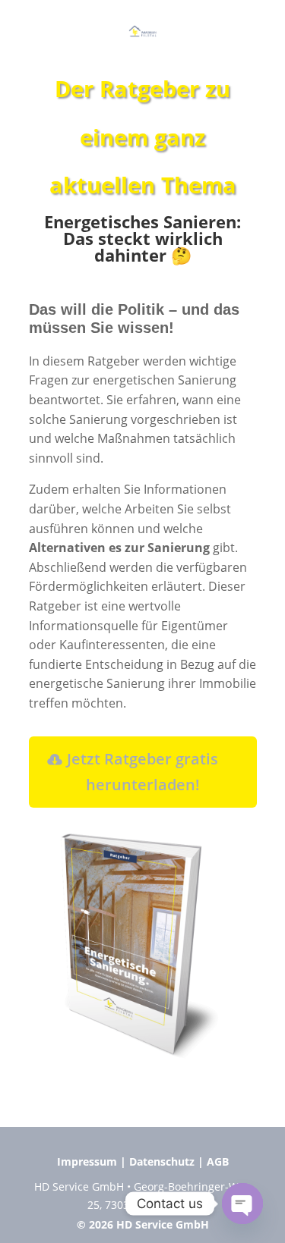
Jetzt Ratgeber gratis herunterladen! (142, 772)
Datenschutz (162, 1161)
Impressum (87, 1161)
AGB (218, 1161)
